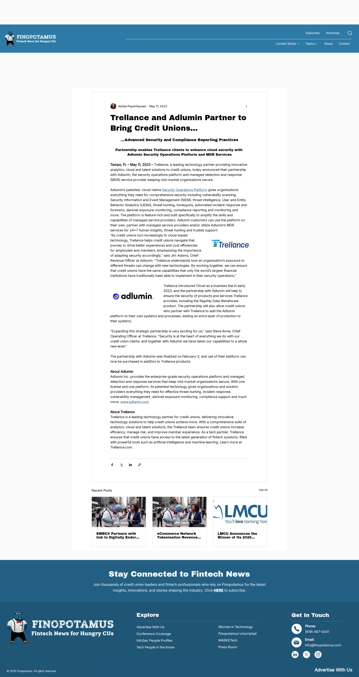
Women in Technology (235, 627)
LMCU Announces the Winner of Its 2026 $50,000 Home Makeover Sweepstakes (239, 535)
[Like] (350, 33)
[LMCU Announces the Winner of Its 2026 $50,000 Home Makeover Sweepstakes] (240, 512)
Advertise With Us (150, 627)
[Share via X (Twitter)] (121, 465)
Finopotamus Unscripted (237, 634)
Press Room (227, 647)
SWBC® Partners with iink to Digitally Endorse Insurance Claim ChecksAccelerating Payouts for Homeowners (118, 535)
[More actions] (246, 106)
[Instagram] (318, 654)
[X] (306, 654)
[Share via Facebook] (112, 465)
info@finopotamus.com (323, 645)
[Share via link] (139, 465)
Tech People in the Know (155, 647)
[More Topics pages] (317, 43)
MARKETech (227, 640)
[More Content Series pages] (298, 43)
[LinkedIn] (295, 654)
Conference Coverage (153, 634)
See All (263, 489)
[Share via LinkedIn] (130, 465)
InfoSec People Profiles (154, 640)
